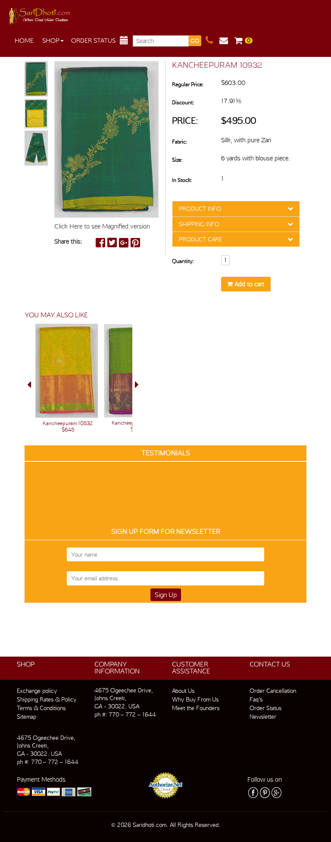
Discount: (183, 102)
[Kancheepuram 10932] (36, 79)
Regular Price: (187, 84)
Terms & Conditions (41, 707)
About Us (183, 690)
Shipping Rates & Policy (46, 699)
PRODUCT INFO (200, 208)
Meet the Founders (195, 707)
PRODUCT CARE (200, 239)
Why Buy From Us (195, 699)
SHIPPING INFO (199, 224)
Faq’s (256, 699)
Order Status (93, 40)
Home (24, 40)
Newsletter (263, 716)
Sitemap (26, 716)
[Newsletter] (226, 41)
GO (194, 41)
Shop (50, 40)
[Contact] (212, 41)
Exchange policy (37, 690)
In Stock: (182, 180)
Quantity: (183, 261)
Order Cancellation (273, 690)
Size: (177, 160)
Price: (185, 120)
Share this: (68, 241)
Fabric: (179, 141)
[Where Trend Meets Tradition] (40, 13)
